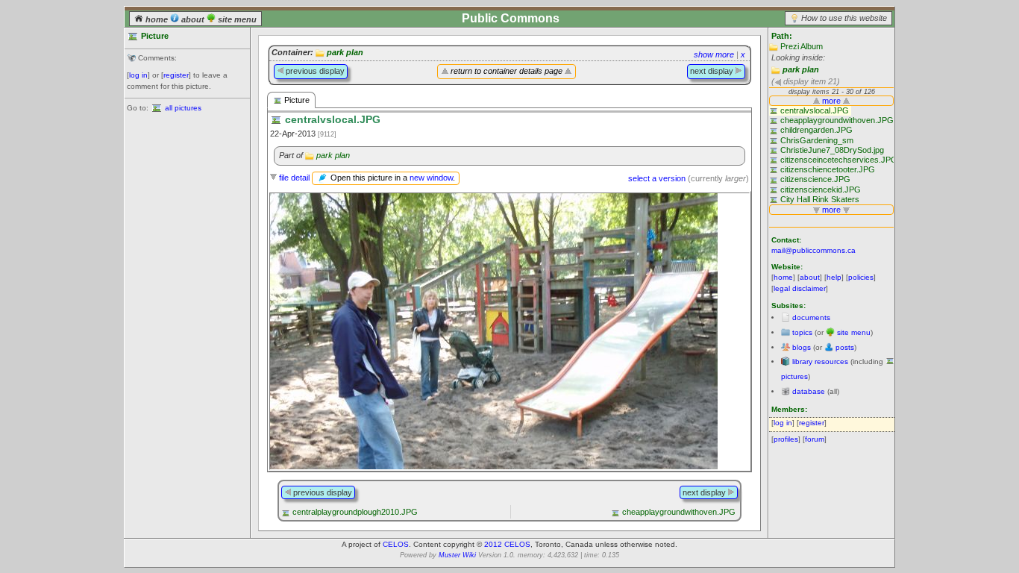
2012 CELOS (507, 544)
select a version (657, 178)
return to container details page (506, 70)
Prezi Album (801, 46)
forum (814, 439)
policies (861, 277)
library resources (820, 361)
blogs (801, 347)
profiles (786, 439)
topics (802, 332)
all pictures (183, 108)
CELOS (396, 544)
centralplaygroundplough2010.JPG (355, 511)
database (808, 391)
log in (138, 75)
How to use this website (844, 17)
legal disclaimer (800, 288)
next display (713, 70)
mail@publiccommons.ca (813, 250)
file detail (294, 177)
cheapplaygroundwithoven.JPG (679, 511)
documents (811, 317)
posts (844, 347)
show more (714, 54)
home (156, 19)
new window (431, 177)
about (193, 19)
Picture (296, 100)
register (176, 75)
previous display (314, 70)
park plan (801, 69)
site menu (236, 19)
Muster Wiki (457, 555)
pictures (794, 376)
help (834, 277)
